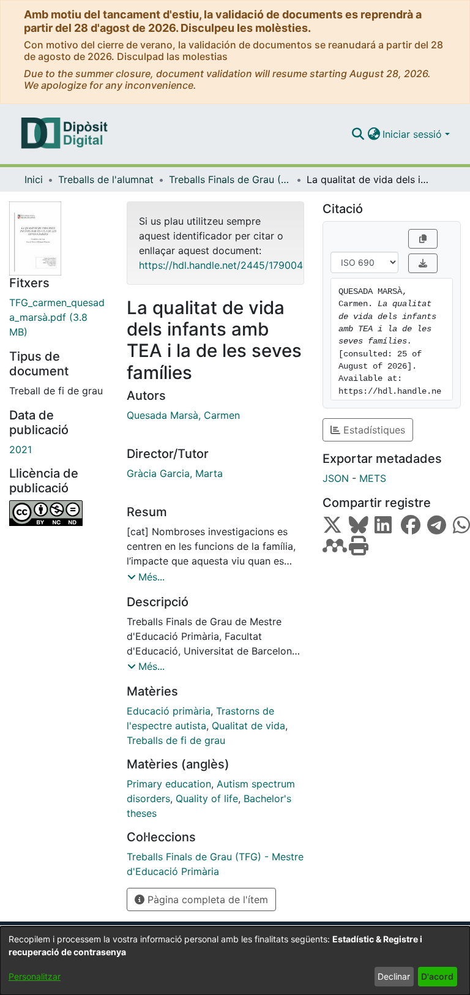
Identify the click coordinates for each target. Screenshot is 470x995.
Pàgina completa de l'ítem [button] (206, 899)
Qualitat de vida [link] (248, 725)
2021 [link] (20, 449)
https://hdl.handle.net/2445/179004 (221, 265)
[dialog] (235, 960)
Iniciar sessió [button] (413, 134)
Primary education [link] (169, 784)
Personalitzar (35, 976)
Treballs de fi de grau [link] (176, 740)
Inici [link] (33, 179)
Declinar (394, 976)
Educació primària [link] (169, 711)
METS (372, 478)
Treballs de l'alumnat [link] (106, 179)
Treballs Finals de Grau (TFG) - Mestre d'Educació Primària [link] (230, 179)
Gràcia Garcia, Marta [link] (175, 473)
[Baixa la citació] (423, 263)
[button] (357, 134)
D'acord (437, 976)
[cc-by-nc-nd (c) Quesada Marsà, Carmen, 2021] (58, 513)
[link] (58, 317)
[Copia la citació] (423, 239)
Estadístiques (372, 430)
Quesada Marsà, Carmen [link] (183, 415)
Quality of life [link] (207, 798)
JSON (336, 478)
